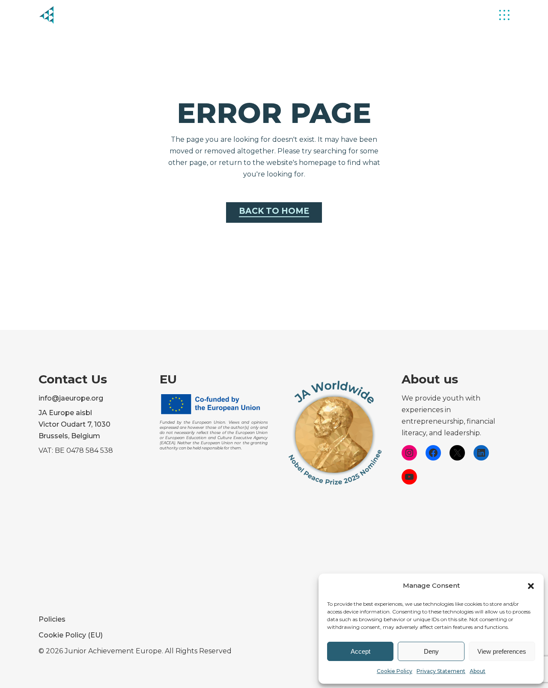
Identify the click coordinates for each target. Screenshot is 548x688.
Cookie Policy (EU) (71, 635)
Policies (52, 619)
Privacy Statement (441, 671)
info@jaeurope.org (71, 398)
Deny (431, 651)
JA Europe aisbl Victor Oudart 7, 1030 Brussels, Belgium (74, 424)
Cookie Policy (394, 671)
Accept (360, 651)
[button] (531, 586)
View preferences (501, 651)
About (477, 671)
